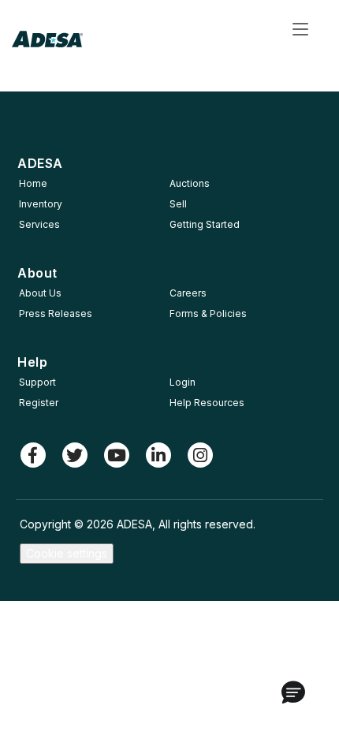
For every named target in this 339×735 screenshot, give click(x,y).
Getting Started (205, 224)
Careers (188, 293)
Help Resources (207, 403)
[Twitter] (75, 455)
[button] (293, 693)
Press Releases (55, 313)
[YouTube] (116, 455)
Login (183, 382)
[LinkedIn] (158, 455)
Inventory (40, 204)
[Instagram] (200, 455)
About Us (40, 293)
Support (37, 382)
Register (38, 403)
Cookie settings (66, 553)
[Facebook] (33, 455)
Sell (178, 204)
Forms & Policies (208, 313)
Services (39, 224)
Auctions (190, 183)
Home (33, 183)
